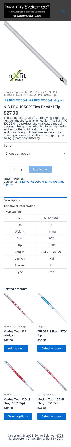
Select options (52, 348)
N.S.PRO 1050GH (15, 100)
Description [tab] (12, 200)
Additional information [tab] (19, 206)
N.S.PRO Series (34, 92)
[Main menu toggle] (63, 10)
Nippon (18, 92)
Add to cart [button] (16, 348)
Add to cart (40, 169)
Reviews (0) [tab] (12, 212)
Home (7, 92)
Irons (7, 145)
